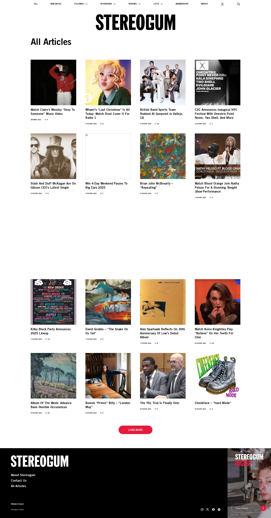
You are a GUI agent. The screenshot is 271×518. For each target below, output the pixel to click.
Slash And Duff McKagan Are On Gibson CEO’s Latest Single (53, 185)
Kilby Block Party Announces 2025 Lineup (51, 331)
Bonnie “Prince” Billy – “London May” (107, 405)
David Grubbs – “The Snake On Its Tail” (106, 331)
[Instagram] (202, 509)
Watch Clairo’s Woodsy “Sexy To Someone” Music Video (53, 112)
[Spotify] (218, 509)
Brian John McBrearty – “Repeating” (156, 185)
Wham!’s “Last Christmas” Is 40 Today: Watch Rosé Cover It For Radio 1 (107, 114)
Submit (263, 508)
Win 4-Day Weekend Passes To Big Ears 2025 (106, 185)
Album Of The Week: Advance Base (51, 405)
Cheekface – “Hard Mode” (213, 403)
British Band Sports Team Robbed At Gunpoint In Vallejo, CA (161, 114)
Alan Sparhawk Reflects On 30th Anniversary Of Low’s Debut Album (162, 333)
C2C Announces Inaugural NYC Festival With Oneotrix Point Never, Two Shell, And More (216, 114)
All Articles (18, 486)
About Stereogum (23, 475)
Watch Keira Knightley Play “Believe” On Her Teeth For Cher (214, 333)
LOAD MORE (135, 430)
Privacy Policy (17, 504)
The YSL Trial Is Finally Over (159, 403)
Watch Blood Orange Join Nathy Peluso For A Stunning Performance (217, 187)
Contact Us (19, 480)
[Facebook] (213, 509)
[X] (208, 509)
